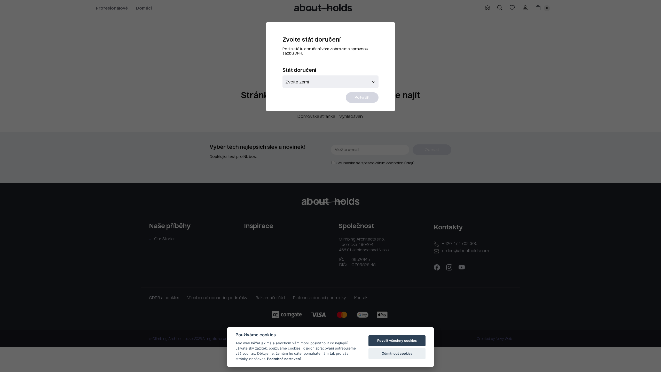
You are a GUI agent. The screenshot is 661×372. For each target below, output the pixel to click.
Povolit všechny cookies (397, 340)
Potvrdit (362, 97)
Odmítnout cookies (397, 353)
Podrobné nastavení (284, 359)
